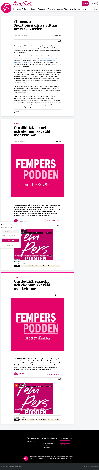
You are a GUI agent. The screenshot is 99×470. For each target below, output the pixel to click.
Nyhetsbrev (77, 9)
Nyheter (18, 9)
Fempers (21, 220)
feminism (24, 265)
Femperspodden (42, 9)
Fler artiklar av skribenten (53, 220)
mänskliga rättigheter (53, 265)
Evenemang (59, 9)
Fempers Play (51, 9)
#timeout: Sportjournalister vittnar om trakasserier (36, 25)
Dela (58, 41)
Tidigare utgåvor (68, 9)
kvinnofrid (31, 265)
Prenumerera (85, 3)
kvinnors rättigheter (41, 265)
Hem (14, 9)
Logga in (95, 3)
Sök (97, 9)
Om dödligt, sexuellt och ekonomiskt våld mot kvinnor (32, 131)
